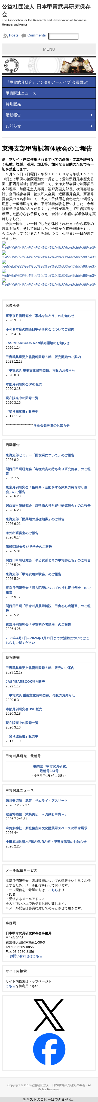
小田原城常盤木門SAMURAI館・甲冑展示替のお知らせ (46, 842)
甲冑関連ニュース (21, 93)
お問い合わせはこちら (26, 956)
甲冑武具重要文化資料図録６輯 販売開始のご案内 (43, 357)
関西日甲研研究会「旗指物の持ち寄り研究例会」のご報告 (48, 505)
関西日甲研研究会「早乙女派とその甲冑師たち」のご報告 (48, 560)
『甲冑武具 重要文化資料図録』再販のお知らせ (40, 370)
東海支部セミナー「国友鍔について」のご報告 (40, 455)
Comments (36, 35)
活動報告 (13, 115)
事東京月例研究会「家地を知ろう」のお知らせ (40, 316)
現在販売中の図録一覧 (22, 398)
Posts (14, 35)
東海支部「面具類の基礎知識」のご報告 (35, 519)
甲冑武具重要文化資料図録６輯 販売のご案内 (40, 668)
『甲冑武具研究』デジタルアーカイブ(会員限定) (47, 82)
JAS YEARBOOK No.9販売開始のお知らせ (37, 343)
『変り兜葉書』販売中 (22, 412)
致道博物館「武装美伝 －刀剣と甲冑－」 (37, 814)
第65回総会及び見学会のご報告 (29, 547)
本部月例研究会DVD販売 (24, 384)
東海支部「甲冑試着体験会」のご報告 (33, 574)
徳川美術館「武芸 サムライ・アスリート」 (38, 801)
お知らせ (13, 126)
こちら (53, 890)
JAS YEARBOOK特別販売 (25, 682)
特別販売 (13, 104)
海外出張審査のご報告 (22, 533)
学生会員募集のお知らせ (52, 425)
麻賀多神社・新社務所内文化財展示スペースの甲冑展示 (46, 828)
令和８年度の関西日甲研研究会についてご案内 (40, 329)
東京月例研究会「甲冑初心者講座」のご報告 (38, 624)
